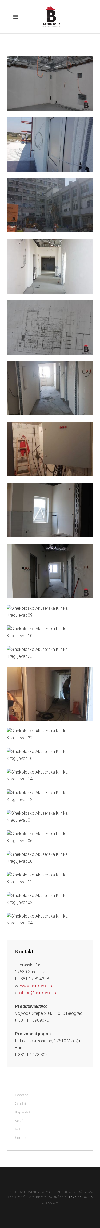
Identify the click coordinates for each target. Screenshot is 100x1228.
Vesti (19, 1121)
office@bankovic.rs (37, 992)
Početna (21, 1095)
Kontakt (21, 1138)
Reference (23, 1129)
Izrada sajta (81, 1197)
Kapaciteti (23, 1112)
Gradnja (21, 1104)
